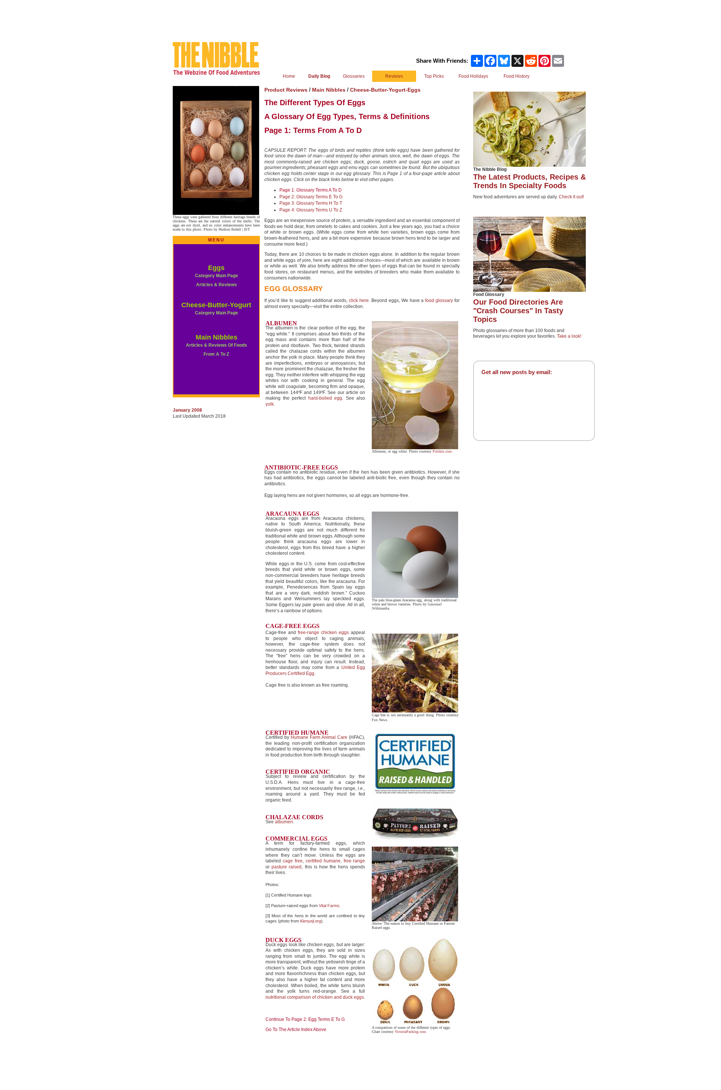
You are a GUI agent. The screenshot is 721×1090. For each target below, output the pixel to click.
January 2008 (187, 410)
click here (359, 300)
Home (289, 76)
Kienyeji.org (310, 921)
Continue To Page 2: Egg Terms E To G (305, 1019)
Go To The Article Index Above (295, 1029)
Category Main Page (216, 313)
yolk (269, 404)
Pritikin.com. (443, 451)
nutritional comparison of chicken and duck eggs (314, 997)
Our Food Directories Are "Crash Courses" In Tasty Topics (518, 310)
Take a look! (569, 336)
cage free (293, 861)
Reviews (394, 76)
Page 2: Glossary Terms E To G (310, 196)
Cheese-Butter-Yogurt (216, 305)
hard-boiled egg (325, 398)
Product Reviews (286, 90)
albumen (284, 821)
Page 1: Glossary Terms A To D (310, 190)
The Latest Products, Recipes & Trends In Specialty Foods (529, 181)
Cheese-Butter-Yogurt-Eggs (385, 90)
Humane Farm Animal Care (319, 737)
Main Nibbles (216, 337)
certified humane (323, 861)
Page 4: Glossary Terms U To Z (310, 210)
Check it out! (571, 196)
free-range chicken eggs (323, 632)
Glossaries (354, 76)
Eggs (216, 268)
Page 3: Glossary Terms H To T (310, 203)
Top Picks (434, 76)
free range (354, 861)
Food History (516, 76)
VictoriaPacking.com (410, 1032)
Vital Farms (329, 905)
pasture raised (287, 867)
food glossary (439, 300)
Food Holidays (473, 76)
